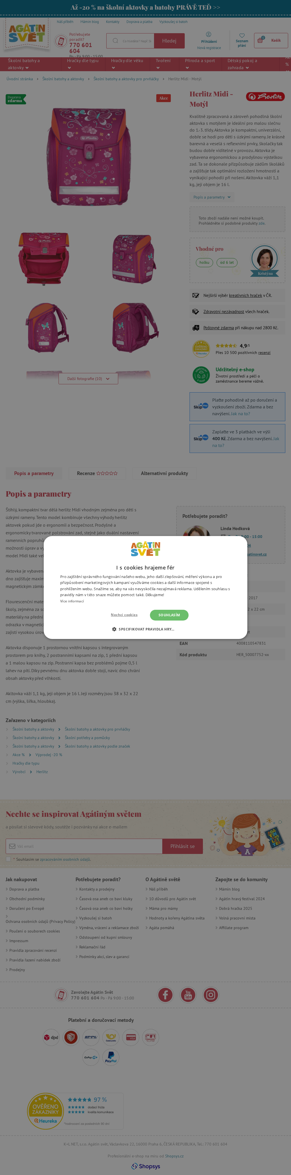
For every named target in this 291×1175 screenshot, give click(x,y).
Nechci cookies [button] (124, 614)
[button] (145, 629)
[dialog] (145, 587)
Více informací (72, 601)
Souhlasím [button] (169, 615)
